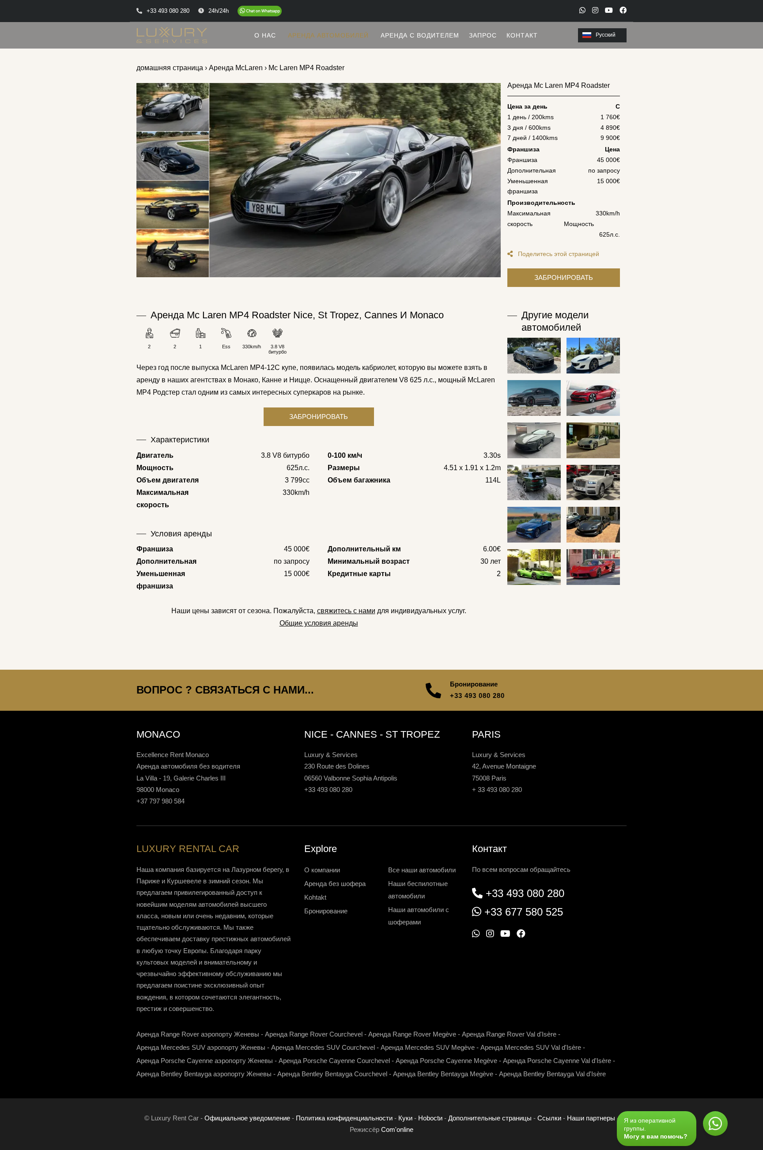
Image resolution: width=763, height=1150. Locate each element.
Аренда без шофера (335, 883)
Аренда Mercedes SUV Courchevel (323, 1047)
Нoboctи (430, 1118)
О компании (322, 870)
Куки (405, 1118)
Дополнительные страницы (490, 1118)
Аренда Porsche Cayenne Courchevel (334, 1060)
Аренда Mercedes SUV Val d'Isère (530, 1047)
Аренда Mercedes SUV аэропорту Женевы (200, 1047)
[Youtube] (609, 10)
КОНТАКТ (522, 35)
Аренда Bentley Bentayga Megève (443, 1074)
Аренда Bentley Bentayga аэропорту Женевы (204, 1074)
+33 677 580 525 (523, 912)
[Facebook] (623, 10)
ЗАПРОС (483, 35)
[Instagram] (595, 10)
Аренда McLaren (236, 68)
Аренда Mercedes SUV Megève (428, 1047)
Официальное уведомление (247, 1118)
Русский (606, 35)
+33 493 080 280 (477, 695)
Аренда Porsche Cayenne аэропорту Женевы (204, 1060)
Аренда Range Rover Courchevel (314, 1034)
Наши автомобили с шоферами (418, 916)
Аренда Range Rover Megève (412, 1034)
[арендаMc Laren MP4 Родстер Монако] (355, 180)
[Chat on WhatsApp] (260, 11)
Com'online (397, 1129)
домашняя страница (169, 68)
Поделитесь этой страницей (557, 253)
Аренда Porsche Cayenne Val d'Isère (557, 1060)
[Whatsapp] (582, 10)
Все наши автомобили (422, 870)
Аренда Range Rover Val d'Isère (509, 1034)
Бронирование (326, 911)
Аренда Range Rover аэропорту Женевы (197, 1034)
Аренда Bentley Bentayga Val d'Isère (552, 1074)
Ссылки (549, 1118)
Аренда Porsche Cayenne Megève (446, 1060)
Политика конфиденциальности (344, 1118)
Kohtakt (315, 897)
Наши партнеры (591, 1118)
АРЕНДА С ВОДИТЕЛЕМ (420, 35)
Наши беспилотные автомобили (418, 890)
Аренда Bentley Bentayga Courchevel (332, 1074)
